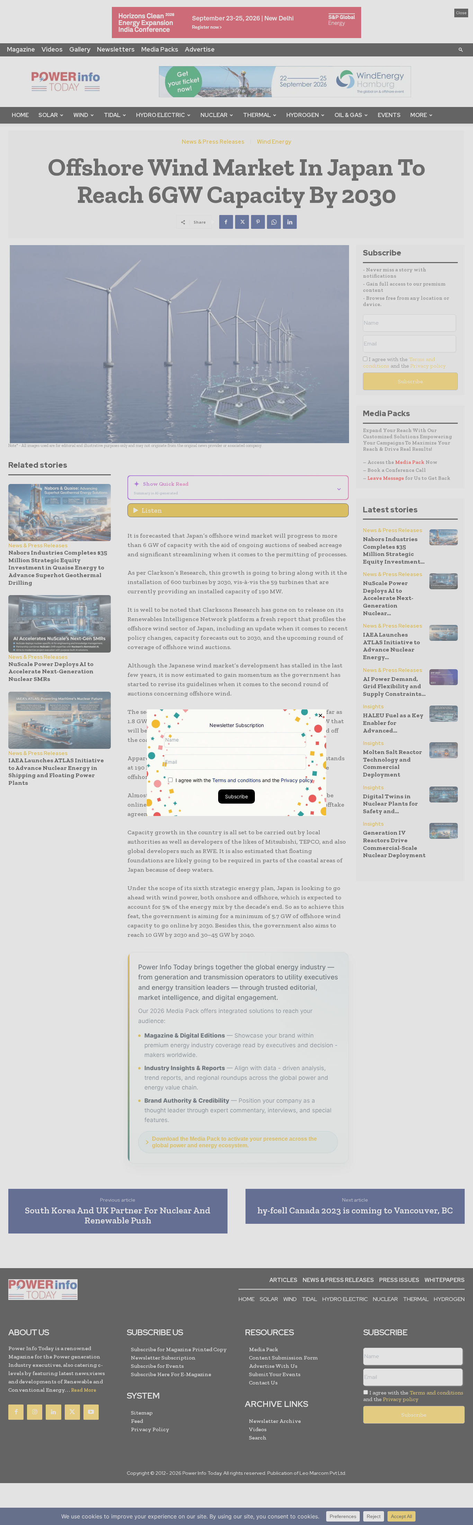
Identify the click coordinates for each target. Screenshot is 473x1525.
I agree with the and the (243, 780)
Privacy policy (297, 780)
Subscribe (236, 796)
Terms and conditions (236, 780)
